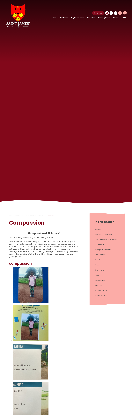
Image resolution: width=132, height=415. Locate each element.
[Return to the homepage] (18, 16)
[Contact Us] (111, 13)
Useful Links (98, 13)
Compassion (50, 215)
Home (10, 215)
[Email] (115, 13)
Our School (19, 215)
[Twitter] (107, 13)
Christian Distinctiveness (34, 215)
